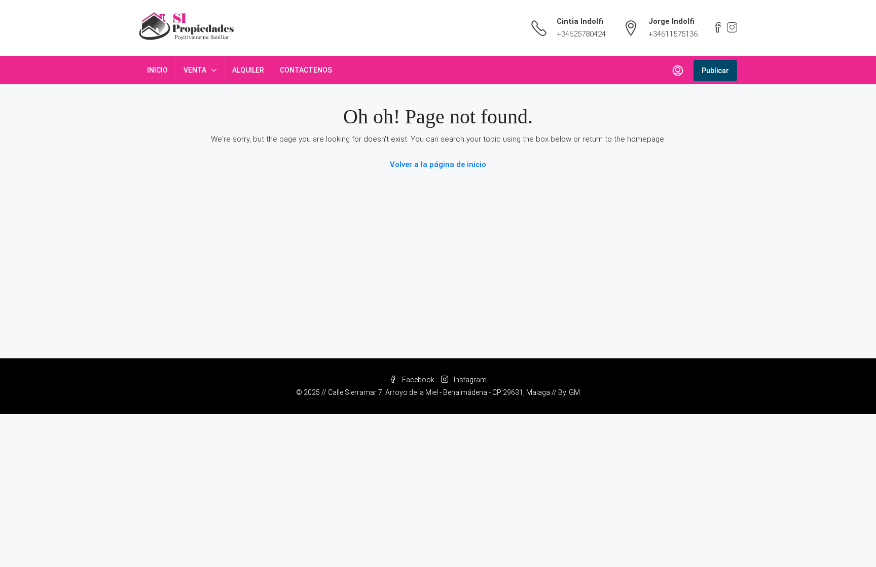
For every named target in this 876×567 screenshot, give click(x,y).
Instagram (469, 380)
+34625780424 (581, 34)
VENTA (195, 70)
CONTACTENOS (306, 70)
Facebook (418, 380)
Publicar (715, 70)
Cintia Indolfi (580, 21)
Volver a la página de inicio (438, 164)
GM (574, 392)
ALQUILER (248, 70)
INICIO (157, 70)
